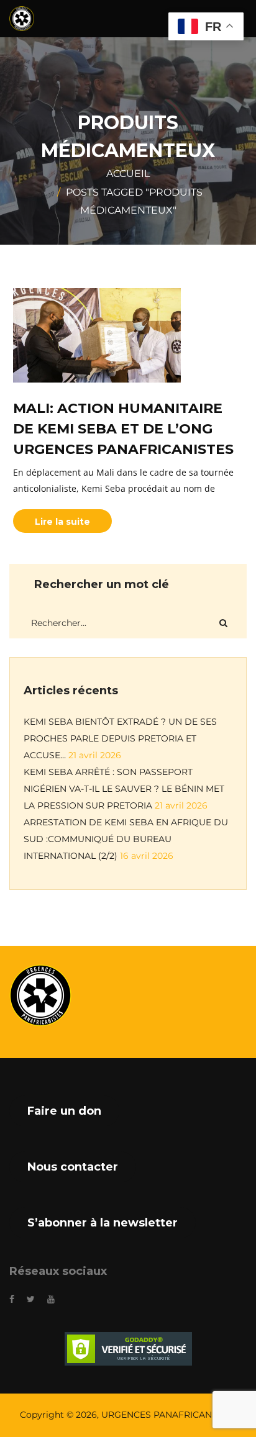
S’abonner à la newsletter (102, 1223)
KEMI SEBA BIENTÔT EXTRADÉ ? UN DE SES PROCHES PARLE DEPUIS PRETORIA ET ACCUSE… (120, 738)
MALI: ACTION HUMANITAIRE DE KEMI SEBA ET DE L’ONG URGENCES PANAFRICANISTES (123, 429)
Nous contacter (72, 1167)
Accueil (128, 173)
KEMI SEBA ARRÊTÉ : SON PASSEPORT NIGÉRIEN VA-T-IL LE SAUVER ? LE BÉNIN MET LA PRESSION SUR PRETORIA (124, 788)
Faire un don (64, 1111)
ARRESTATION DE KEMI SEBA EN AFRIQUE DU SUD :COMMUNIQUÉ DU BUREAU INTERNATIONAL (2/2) (126, 839)
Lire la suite (62, 521)
